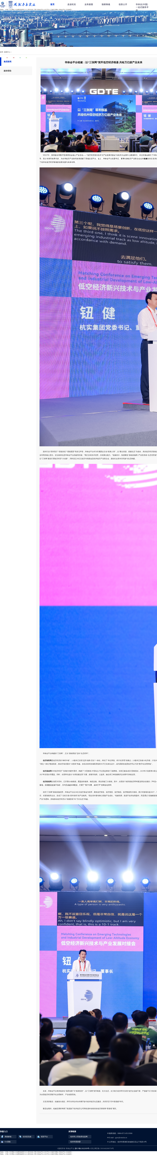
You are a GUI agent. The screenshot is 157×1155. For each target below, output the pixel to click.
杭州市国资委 (75, 1142)
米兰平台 (47, 9)
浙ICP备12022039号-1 (83, 1148)
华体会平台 (40, 9)
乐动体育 (68, 9)
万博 (35, 9)
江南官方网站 (54, 9)
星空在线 (30, 9)
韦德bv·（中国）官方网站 (7, 9)
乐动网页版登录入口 (21, 9)
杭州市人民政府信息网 (78, 1137)
